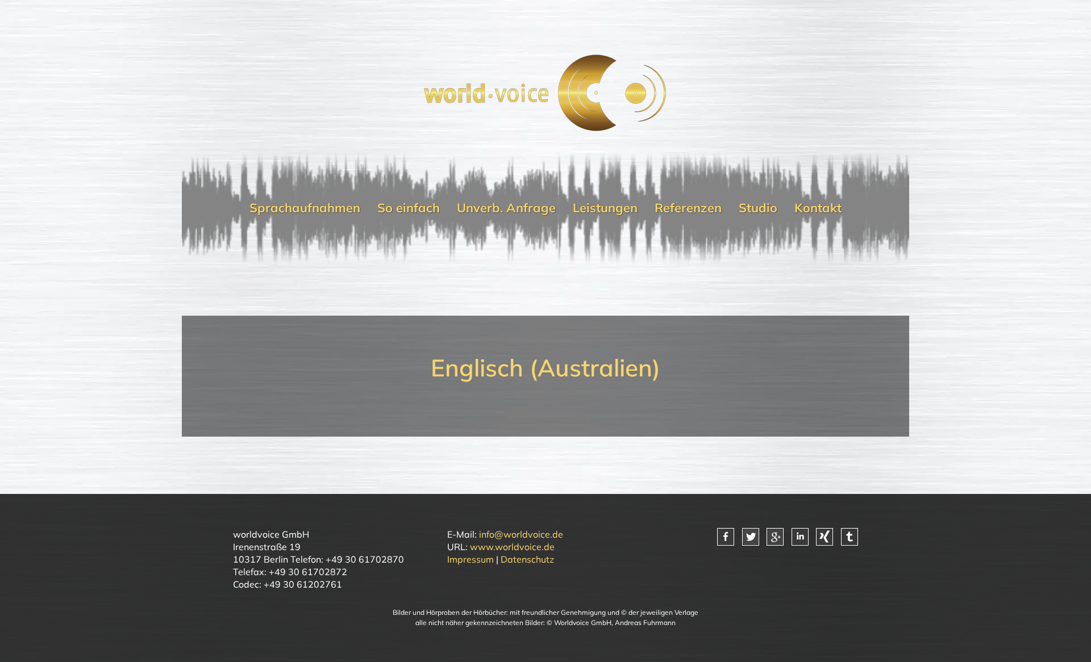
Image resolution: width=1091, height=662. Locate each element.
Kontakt (818, 208)
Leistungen (605, 208)
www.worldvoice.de (512, 546)
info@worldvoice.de (521, 534)
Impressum (470, 559)
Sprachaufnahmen (304, 208)
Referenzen (688, 208)
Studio (758, 208)
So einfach (408, 208)
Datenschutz (527, 559)
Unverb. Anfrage (506, 208)
